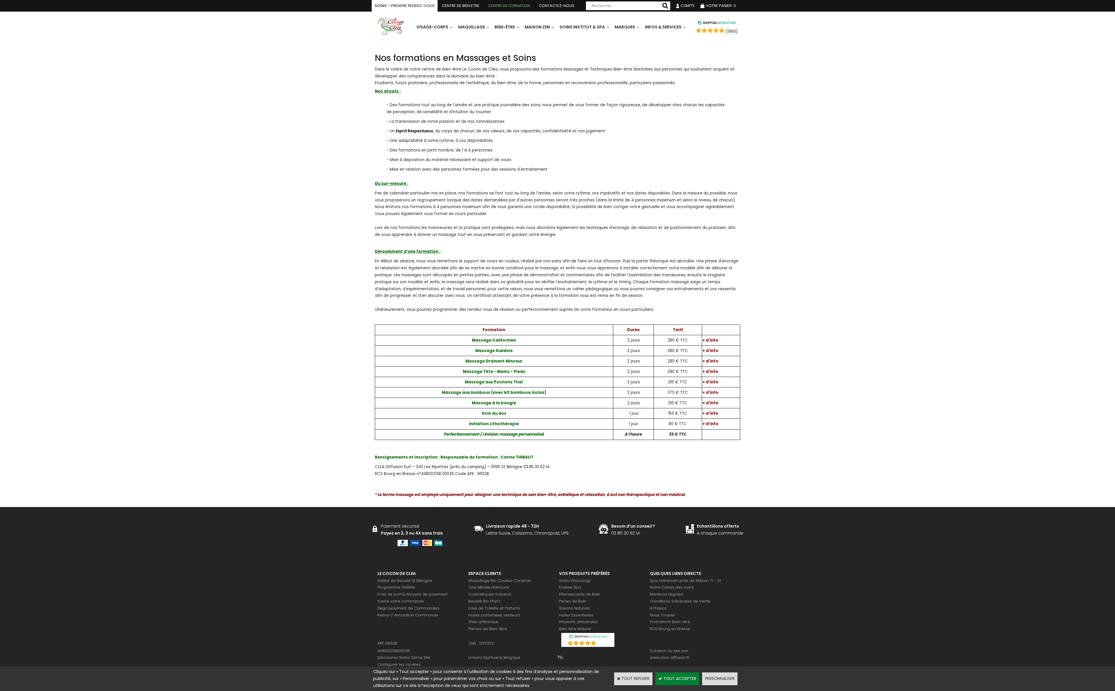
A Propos (658, 608)
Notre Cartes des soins (672, 587)
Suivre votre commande (400, 601)
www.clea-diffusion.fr (670, 657)
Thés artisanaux (483, 622)
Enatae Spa (570, 587)
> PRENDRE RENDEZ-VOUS (405, 5)
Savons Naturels (574, 608)
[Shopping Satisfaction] (716, 23)
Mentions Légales (666, 594)
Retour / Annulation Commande (407, 615)
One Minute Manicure (488, 587)
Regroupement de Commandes (408, 608)
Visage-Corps (432, 27)
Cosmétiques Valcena (489, 594)
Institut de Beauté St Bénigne (404, 580)
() (603, 644)
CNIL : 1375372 (481, 643)
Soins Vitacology (575, 580)
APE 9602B (387, 643)
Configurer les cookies (398, 664)
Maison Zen (537, 27)
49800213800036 (393, 651)
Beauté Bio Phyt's (484, 601)
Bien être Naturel (575, 629)
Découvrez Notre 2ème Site (403, 657)
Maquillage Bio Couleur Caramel (499, 580)
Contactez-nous (556, 5)
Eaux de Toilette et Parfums (494, 608)
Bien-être (504, 27)
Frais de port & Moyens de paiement (412, 594)
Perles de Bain (572, 601)
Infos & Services (663, 27)
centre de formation (509, 5)
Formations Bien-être (670, 622)
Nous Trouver (662, 615)
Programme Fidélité (396, 587)
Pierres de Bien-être (487, 629)
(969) (732, 31)
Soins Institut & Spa (582, 27)
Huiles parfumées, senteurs (494, 615)
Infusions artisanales (578, 622)
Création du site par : (670, 651)
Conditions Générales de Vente (680, 601)
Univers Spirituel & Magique (494, 657)
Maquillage (471, 27)
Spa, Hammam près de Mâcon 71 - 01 (685, 580)
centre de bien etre (460, 5)
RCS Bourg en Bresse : (671, 629)
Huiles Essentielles (576, 615)
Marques (625, 27)
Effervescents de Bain (579, 594)
